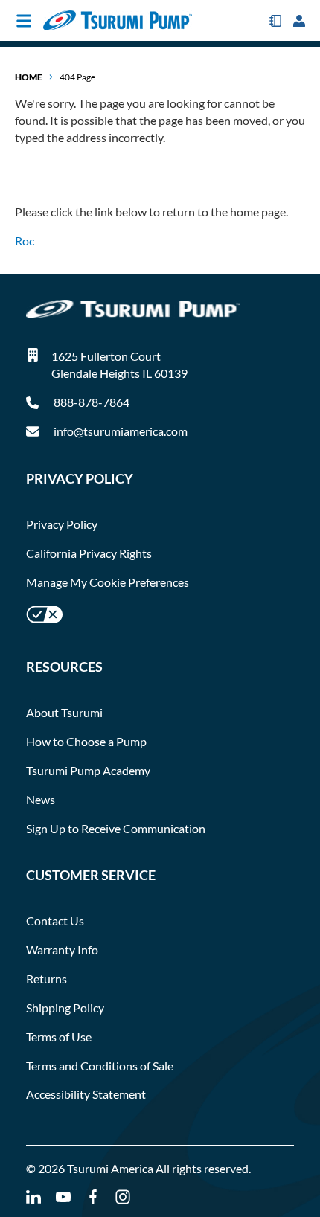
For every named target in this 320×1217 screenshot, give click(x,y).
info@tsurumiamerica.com (121, 431)
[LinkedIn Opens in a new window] (33, 1197)
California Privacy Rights (89, 553)
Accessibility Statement (86, 1094)
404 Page (77, 77)
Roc (24, 241)
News (40, 799)
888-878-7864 (90, 402)
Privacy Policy (61, 524)
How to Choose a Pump (86, 741)
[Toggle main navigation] (24, 21)
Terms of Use (59, 1037)
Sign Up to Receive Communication (115, 828)
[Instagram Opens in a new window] (122, 1197)
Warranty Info (62, 950)
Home (28, 77)
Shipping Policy (65, 1008)
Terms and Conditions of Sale (99, 1066)
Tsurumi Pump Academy (88, 770)
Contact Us (55, 920)
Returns (46, 979)
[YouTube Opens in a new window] (63, 1197)
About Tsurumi (64, 712)
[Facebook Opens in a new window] (93, 1197)
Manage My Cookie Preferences (107, 582)
